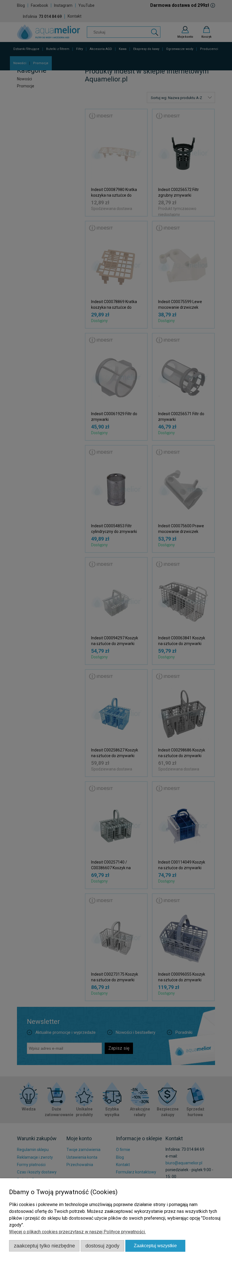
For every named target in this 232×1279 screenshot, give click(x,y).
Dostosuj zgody (102, 1246)
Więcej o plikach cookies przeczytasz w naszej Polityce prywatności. (77, 1231)
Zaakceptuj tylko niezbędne (44, 1246)
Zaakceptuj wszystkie (155, 1245)
